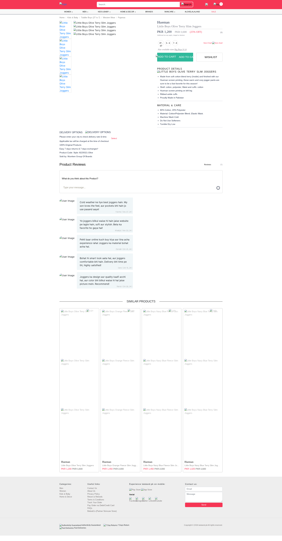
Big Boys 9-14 (180, 49)
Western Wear (109, 17)
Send (203, 505)
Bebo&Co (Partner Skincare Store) (102, 511)
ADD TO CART (186, 57)
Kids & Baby (103, 12)
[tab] (190, 70)
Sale (213, 12)
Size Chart (207, 43)
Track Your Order (94, 502)
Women (67, 12)
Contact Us (92, 488)
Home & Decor (127, 12)
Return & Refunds (95, 497)
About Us (91, 491)
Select (114, 138)
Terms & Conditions (95, 500)
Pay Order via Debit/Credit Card (100, 505)
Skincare (168, 12)
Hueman (163, 22)
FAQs (89, 508)
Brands (149, 12)
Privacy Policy (93, 494)
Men (85, 12)
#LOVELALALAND (192, 12)
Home (61, 17)
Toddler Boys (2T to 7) (90, 17)
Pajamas (121, 17)
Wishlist (210, 57)
